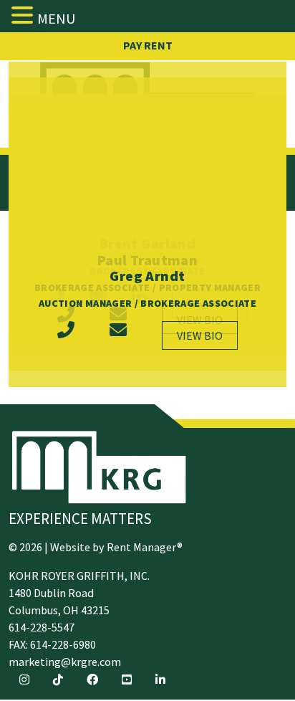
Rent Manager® (145, 547)
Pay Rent (148, 45)
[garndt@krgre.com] (118, 335)
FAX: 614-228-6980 (52, 644)
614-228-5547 (41, 627)
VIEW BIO (200, 335)
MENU (56, 18)
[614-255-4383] (65, 335)
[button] (24, 14)
